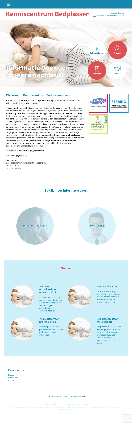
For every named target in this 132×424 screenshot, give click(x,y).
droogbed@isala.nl (14, 168)
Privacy (11, 380)
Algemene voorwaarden (57, 396)
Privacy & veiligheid (77, 396)
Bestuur (11, 375)
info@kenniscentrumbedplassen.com (110, 16)
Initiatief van (13, 377)
